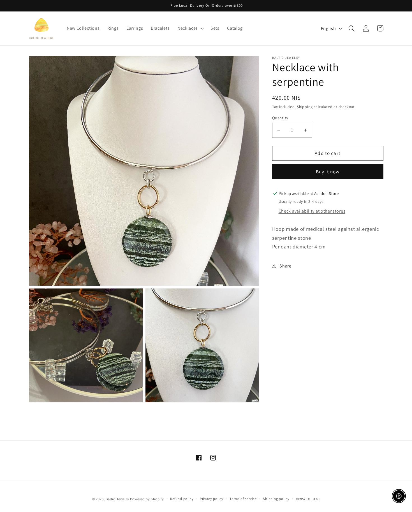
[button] (190, 28)
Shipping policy (276, 498)
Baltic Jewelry (117, 499)
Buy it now (328, 171)
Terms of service (243, 498)
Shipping (305, 107)
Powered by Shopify (147, 499)
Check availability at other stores (312, 211)
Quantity (280, 117)
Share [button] (285, 266)
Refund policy (181, 498)
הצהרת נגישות (308, 498)
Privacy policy (211, 498)
